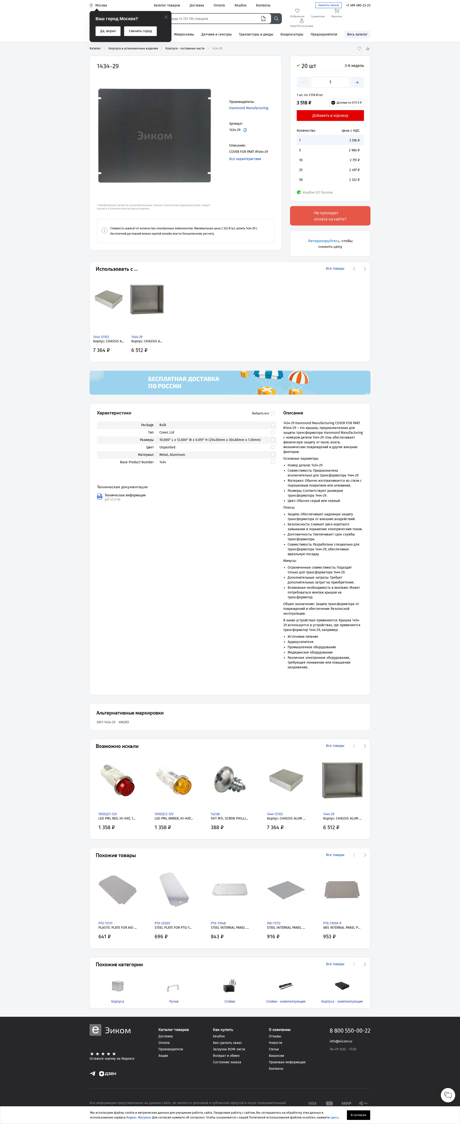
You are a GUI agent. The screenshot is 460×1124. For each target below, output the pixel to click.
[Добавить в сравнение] (367, 48)
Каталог (95, 48)
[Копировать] (245, 130)
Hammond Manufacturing (248, 108)
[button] (154, 135)
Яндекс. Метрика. (138, 1117)
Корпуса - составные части (185, 48)
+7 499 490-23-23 (358, 5)
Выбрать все (260, 413)
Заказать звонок (328, 5)
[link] (214, 425)
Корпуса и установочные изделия (133, 48)
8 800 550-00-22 (350, 1030)
